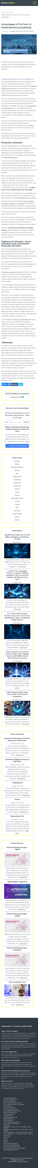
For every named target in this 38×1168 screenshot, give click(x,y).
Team (5, 1138)
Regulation (17, 479)
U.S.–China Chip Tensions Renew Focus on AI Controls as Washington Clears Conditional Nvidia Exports (17, 617)
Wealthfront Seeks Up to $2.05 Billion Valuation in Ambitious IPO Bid (17, 537)
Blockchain (17, 485)
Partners (7, 1137)
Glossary (6, 1125)
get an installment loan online (25, 198)
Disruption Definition (10, 1112)
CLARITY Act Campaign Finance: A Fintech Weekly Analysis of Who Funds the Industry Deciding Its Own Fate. (17, 575)
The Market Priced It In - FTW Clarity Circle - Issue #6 (18, 1127)
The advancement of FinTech (11, 272)
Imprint (6, 1140)
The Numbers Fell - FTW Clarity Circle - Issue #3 (18, 1134)
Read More (20, 755)
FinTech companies (20, 319)
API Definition (8, 1106)
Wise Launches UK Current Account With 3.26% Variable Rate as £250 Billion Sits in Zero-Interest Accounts (17, 655)
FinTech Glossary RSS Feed (12, 1146)
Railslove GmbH (16, 397)
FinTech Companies (9, 1101)
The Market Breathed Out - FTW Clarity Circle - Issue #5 (19, 1130)
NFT (17, 507)
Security (17, 495)
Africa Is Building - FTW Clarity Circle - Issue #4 (18, 1132)
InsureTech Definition (10, 1117)
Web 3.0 (17, 519)
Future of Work (17, 513)
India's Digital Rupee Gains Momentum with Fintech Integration (17, 694)
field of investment (10, 157)
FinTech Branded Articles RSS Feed (14, 1148)
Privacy (6, 1142)
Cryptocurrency (17, 476)
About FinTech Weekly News (12, 1103)
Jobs (17, 473)
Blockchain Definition (10, 1109)
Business (17, 461)
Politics (17, 504)
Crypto (17, 492)
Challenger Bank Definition (12, 1111)
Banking (17, 470)
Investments (17, 482)
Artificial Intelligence (17, 467)
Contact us (7, 1135)
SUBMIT (26, 422)
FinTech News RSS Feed (10, 1143)
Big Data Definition (10, 1107)
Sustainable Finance (17, 498)
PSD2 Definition (8, 1120)
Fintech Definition (9, 1114)
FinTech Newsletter (10, 1098)
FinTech (17, 464)
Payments (17, 510)
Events (17, 501)
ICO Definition (8, 1115)
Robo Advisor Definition (11, 1123)
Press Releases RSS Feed (11, 1150)
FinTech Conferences (10, 1099)
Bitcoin (17, 516)
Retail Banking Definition (11, 1122)
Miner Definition (9, 1119)
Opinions (17, 488)
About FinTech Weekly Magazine (14, 1104)
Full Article (22, 566)
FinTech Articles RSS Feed (11, 1145)
